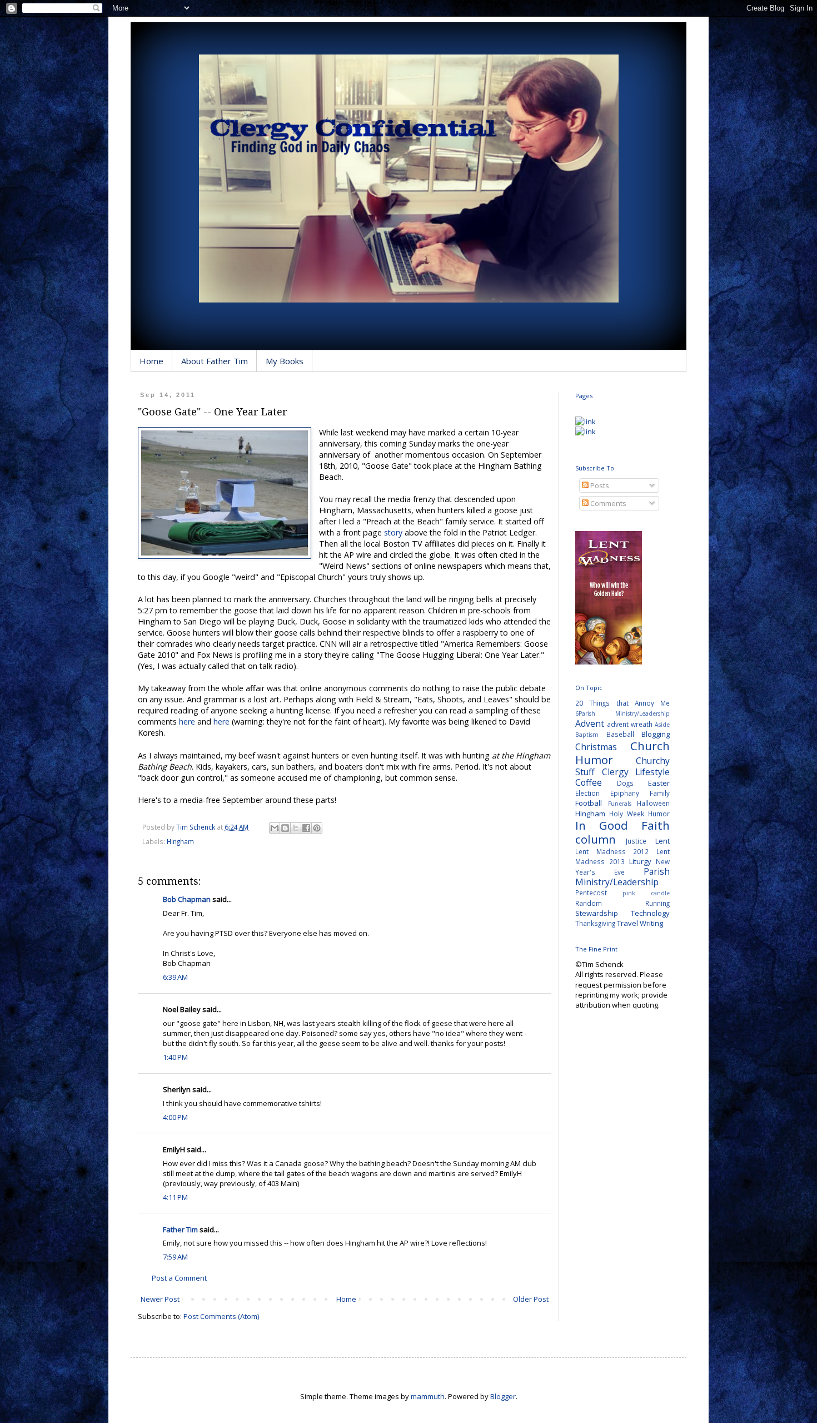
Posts (599, 485)
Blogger (503, 1396)
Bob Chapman (187, 899)
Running (657, 903)
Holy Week (626, 813)
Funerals (619, 803)
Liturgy (640, 861)
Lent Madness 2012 (612, 851)
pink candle (646, 893)
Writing (651, 923)
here (187, 721)
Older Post (531, 1299)
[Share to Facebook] (306, 828)
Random (588, 903)
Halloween (653, 803)
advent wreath (629, 724)
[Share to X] (295, 828)
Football (588, 803)
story (393, 532)
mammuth (428, 1396)
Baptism (587, 734)
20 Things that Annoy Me (622, 702)
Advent (589, 723)
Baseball (620, 734)
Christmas (596, 747)
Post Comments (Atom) (221, 1316)
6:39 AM (175, 977)
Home (151, 360)
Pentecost (591, 892)
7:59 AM (175, 1257)
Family (660, 793)
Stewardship (596, 913)
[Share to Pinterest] (316, 828)
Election (587, 793)
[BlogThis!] (285, 828)
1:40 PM (175, 1057)
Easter (659, 783)
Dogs (625, 783)
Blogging (655, 734)
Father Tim (180, 1229)
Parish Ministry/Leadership (622, 876)
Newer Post (160, 1299)
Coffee (588, 782)
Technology (650, 913)
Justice (636, 840)
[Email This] (274, 828)
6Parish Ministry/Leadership (622, 713)
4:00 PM (175, 1117)
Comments (607, 503)
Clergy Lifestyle (636, 772)
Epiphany (624, 793)
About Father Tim (214, 360)
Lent (662, 841)
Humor (659, 813)
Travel (627, 923)
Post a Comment (179, 1278)
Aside (662, 724)
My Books (284, 360)
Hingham (180, 841)
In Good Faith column (622, 832)
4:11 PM (175, 1197)
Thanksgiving (595, 923)
